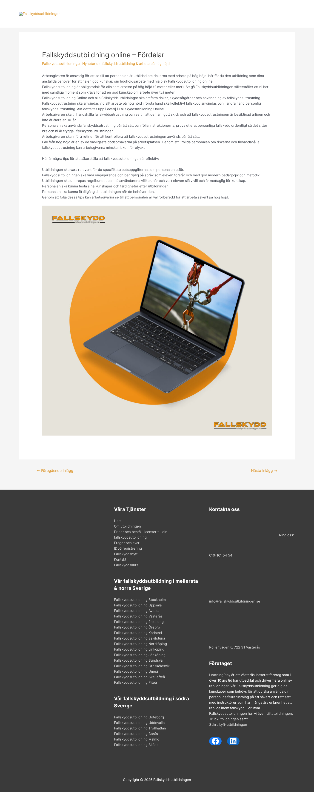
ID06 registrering (128, 548)
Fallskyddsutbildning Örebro (137, 627)
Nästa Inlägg (264, 470)
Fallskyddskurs (126, 565)
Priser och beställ (160, 13)
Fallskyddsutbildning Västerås (138, 616)
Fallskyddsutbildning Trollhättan (140, 728)
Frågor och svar (194, 13)
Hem (101, 13)
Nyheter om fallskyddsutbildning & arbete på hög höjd (126, 63)
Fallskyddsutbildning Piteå (135, 682)
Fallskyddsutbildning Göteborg (139, 717)
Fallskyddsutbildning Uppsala (138, 605)
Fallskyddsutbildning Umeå (136, 671)
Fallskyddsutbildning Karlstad (138, 633)
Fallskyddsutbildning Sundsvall (139, 660)
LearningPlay (219, 675)
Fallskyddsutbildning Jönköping (140, 655)
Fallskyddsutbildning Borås (136, 734)
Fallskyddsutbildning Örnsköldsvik (142, 666)
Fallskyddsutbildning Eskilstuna (139, 638)
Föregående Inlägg (55, 470)
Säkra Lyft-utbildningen (228, 724)
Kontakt (265, 13)
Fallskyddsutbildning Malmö (136, 739)
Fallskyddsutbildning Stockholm (140, 599)
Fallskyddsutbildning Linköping (139, 649)
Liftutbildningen (279, 713)
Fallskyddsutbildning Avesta (136, 610)
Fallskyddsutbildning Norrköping (140, 644)
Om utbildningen (125, 13)
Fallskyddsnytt (240, 13)
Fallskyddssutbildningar (61, 63)
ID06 (217, 13)
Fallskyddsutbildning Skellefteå (139, 677)
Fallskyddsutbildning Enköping (139, 622)
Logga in (284, 13)
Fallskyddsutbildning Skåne (136, 745)
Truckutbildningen (224, 719)
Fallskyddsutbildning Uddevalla (139, 722)
